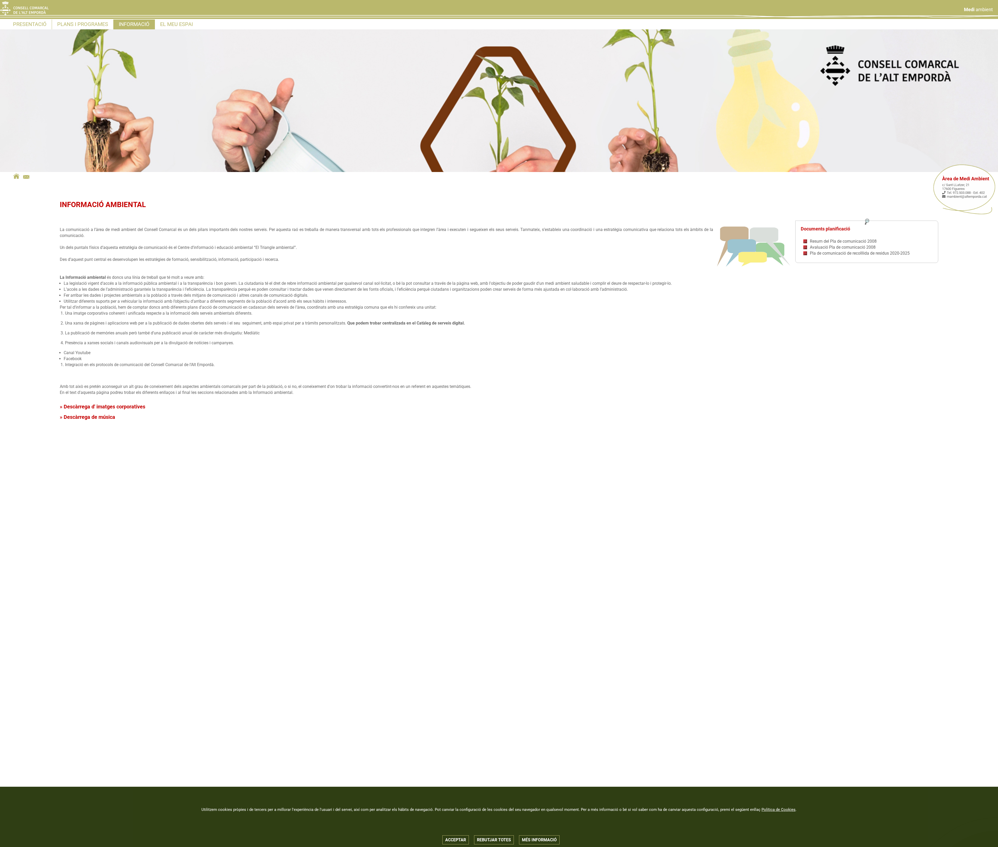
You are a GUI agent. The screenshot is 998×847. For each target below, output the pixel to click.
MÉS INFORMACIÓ (539, 839)
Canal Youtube (77, 352)
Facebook (73, 358)
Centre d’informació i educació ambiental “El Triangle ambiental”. (237, 247)
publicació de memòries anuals (100, 332)
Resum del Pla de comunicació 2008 (843, 241)
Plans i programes (82, 24)
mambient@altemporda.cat (967, 196)
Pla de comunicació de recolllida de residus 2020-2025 (860, 253)
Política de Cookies (778, 809)
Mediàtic (251, 332)
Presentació (30, 24)
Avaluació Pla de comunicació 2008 (843, 247)
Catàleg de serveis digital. (441, 323)
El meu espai (176, 24)
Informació (134, 24)
